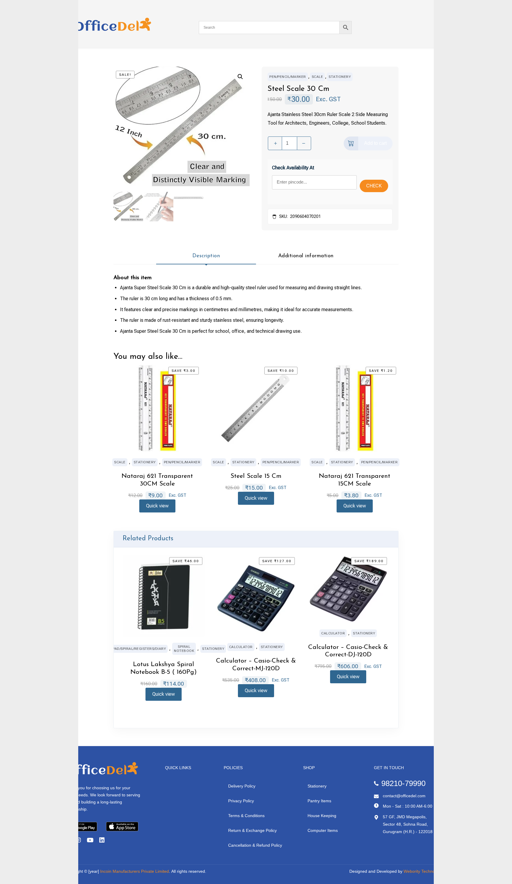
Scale (317, 77)
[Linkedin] (102, 840)
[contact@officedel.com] (376, 796)
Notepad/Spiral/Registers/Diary (134, 649)
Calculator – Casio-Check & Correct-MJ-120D (256, 665)
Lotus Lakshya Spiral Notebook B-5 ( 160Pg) (163, 668)
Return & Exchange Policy (252, 830)
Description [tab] (206, 255)
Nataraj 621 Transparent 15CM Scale (354, 480)
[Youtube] (90, 840)
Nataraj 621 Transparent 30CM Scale (157, 480)
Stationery (340, 77)
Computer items (323, 830)
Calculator (241, 647)
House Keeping (322, 815)
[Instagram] (78, 840)
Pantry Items (319, 800)
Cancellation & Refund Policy (255, 845)
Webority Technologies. (425, 871)
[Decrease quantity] (304, 143)
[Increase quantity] (275, 143)
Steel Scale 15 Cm (256, 476)
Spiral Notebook (184, 648)
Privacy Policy (241, 800)
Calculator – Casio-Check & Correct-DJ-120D (348, 651)
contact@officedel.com (404, 795)
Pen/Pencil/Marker (287, 77)
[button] (240, 76)
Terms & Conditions (246, 815)
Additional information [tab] (306, 255)
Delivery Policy (241, 786)
